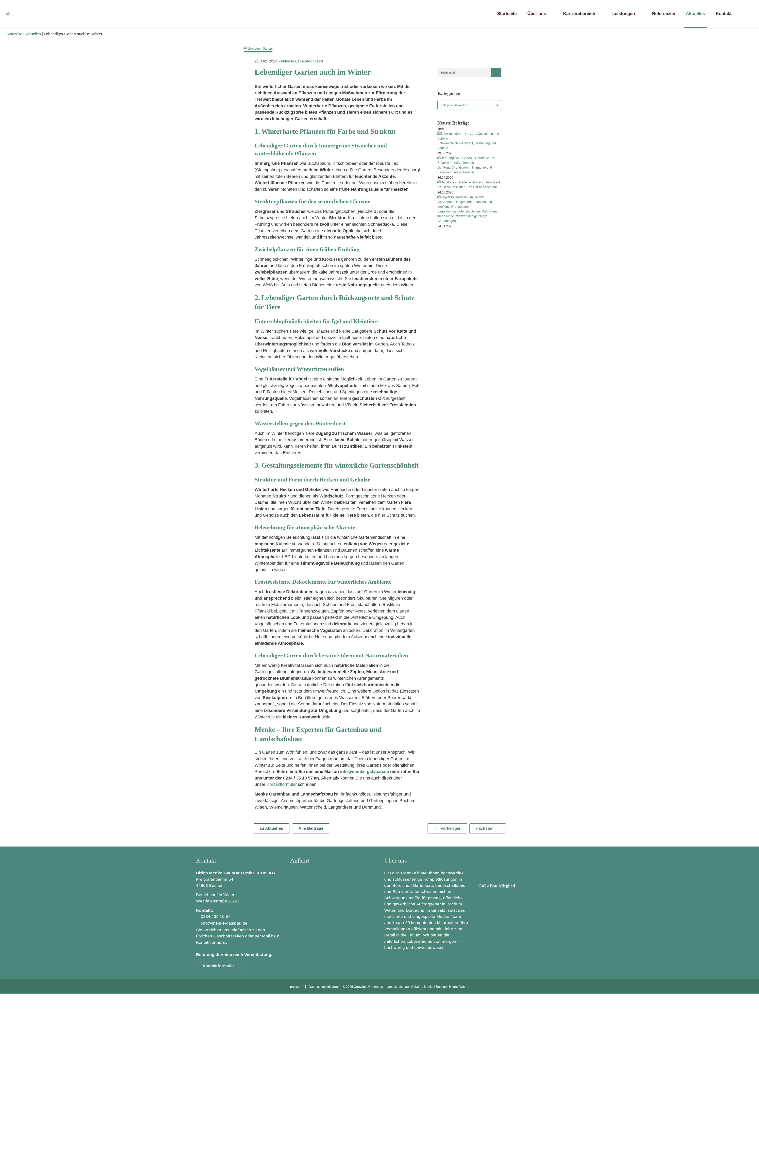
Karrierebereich (579, 13)
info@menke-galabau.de (224, 923)
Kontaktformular (282, 784)
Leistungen (623, 13)
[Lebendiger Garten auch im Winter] (379, 49)
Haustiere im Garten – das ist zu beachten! (467, 187)
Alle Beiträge (310, 828)
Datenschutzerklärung (324, 986)
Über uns (536, 13)
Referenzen (663, 13)
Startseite (507, 13)
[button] (746, 14)
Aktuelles (695, 13)
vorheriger (451, 828)
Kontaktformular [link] (218, 966)
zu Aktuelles (271, 828)
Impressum (294, 986)
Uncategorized (310, 61)
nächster (484, 828)
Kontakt (724, 13)
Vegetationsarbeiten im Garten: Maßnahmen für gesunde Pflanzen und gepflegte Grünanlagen (468, 216)
